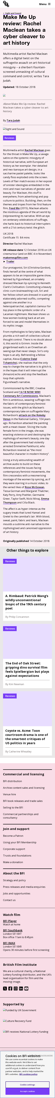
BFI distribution (12, 781)
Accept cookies (27, 1091)
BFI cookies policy (28, 1074)
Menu (43, 4)
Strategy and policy (14, 880)
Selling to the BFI (13, 807)
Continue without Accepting (41, 1055)
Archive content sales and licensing (24, 787)
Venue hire (9, 794)
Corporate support (14, 849)
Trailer (10, 261)
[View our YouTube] (26, 989)
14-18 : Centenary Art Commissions (21, 394)
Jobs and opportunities (16, 893)
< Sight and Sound (12, 13)
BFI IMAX (9, 943)
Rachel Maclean (34, 150)
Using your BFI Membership (19, 842)
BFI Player (10, 921)
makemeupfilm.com (15, 257)
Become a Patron (13, 835)
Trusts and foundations (17, 855)
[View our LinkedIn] (21, 989)
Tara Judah (13, 120)
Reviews (9, 138)
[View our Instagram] (15, 989)
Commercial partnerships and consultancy (20, 815)
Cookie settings (27, 1084)
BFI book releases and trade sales (23, 801)
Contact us (9, 900)
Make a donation (13, 862)
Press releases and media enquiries (24, 887)
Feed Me (14, 208)
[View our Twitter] (5, 989)
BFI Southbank (12, 930)
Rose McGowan (34, 487)
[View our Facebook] (10, 989)
